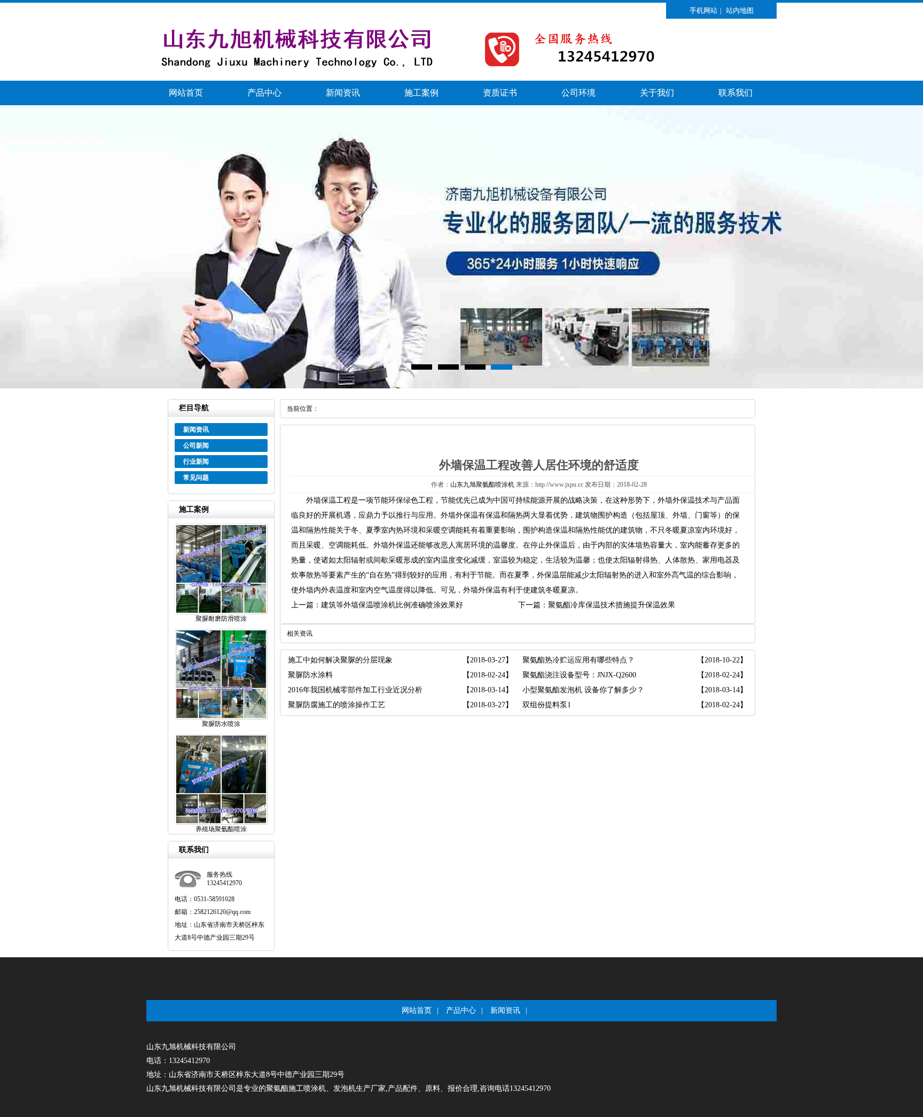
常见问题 (196, 477)
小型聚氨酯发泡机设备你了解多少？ (583, 690)
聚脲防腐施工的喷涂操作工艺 (336, 705)
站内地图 (740, 10)
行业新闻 (196, 461)
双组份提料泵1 (546, 705)
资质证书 (500, 92)
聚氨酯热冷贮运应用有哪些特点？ (578, 660)
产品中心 (264, 92)
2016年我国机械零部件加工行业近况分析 (355, 690)
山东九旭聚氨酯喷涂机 (482, 484)
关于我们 (657, 92)
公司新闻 (196, 445)
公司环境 (578, 92)
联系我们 (735, 92)
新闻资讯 (343, 92)
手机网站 (703, 10)
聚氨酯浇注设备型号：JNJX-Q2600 (579, 675)
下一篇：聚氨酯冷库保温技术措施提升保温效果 (596, 605)
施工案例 (421, 92)
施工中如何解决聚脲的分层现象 (340, 660)
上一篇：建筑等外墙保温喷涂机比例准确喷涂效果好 (377, 605)
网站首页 (186, 92)
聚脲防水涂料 (310, 675)
